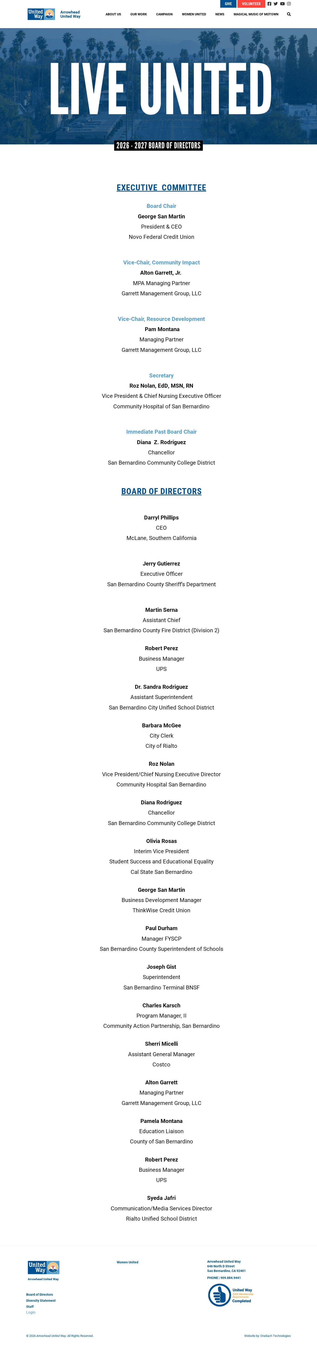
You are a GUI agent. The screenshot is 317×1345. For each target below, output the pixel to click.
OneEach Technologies (275, 1336)
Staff (30, 1306)
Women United (194, 14)
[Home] (57, 14)
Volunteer (251, 3)
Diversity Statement (41, 1300)
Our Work (138, 14)
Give (228, 3)
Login (31, 1312)
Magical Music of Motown (256, 14)
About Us (113, 14)
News (219, 14)
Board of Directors (39, 1294)
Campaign (164, 14)
